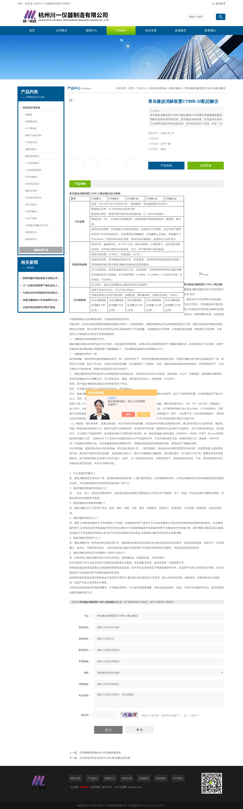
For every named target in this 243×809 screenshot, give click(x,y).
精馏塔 (28, 114)
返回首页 (221, 3)
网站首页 (76, 778)
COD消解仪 (31, 177)
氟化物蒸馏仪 (32, 156)
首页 (32, 30)
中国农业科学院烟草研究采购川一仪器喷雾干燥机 (42, 292)
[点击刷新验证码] (129, 715)
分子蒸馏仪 (31, 128)
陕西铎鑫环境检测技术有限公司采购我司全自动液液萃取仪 (42, 278)
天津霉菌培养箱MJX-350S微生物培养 (100, 752)
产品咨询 (166, 165)
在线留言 (180, 30)
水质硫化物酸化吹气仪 (37, 225)
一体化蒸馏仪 (32, 163)
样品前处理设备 (31, 107)
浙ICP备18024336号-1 (153, 805)
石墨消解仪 (31, 211)
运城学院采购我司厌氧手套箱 (39, 307)
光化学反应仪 (32, 183)
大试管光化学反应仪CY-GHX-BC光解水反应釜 (104, 757)
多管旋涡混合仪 (33, 197)
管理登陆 (96, 787)
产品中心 (141, 88)
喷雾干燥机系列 (33, 135)
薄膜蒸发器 (31, 121)
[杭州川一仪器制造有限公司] (70, 16)
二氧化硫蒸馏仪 (33, 170)
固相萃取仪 (31, 239)
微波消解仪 (31, 149)
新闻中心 (91, 30)
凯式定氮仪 (31, 204)
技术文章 (151, 30)
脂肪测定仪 (31, 232)
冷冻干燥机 (31, 218)
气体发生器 (31, 142)
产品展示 (121, 30)
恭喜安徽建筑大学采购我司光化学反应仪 (42, 300)
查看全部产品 (40, 249)
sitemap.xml (135, 787)
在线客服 (205, 165)
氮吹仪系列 (31, 190)
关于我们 (178, 778)
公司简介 (61, 30)
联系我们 (210, 30)
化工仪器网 (120, 787)
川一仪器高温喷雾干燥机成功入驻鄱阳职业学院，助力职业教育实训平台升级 (42, 285)
